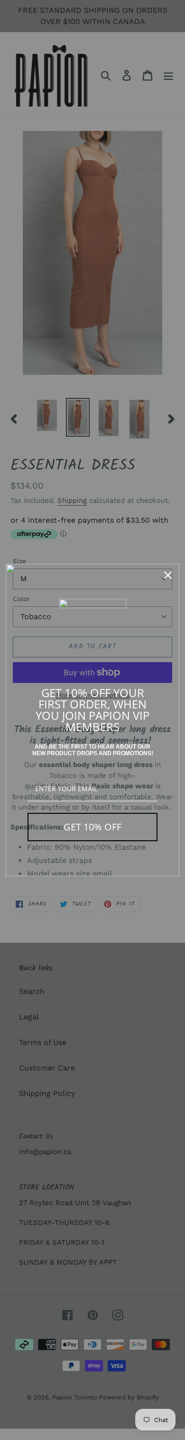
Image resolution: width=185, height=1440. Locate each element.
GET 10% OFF (92, 826)
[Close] (168, 575)
